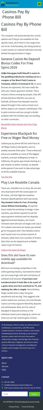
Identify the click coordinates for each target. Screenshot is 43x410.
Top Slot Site (6, 177)
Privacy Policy (14, 407)
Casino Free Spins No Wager (13, 250)
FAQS (4, 369)
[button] (39, 4)
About (4, 363)
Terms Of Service (28, 407)
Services (5, 366)
